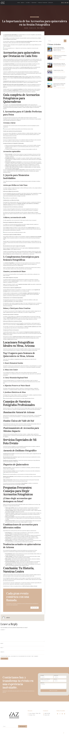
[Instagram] (64, 2)
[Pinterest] (66, 2)
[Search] (65, 40)
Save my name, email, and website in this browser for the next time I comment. (19, 656)
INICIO (18, 2)
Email (2, 647)
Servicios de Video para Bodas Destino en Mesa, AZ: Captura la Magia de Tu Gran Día (58, 49)
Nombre (42, 675)
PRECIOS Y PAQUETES (42, 2)
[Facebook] (62, 2)
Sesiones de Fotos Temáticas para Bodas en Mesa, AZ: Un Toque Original (59, 85)
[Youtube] (67, 2)
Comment (3, 629)
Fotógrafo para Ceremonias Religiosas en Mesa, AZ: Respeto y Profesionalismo (59, 57)
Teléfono (56, 675)
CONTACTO (50, 2)
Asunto (55, 679)
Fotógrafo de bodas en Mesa (58, 70)
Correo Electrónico (45, 679)
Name (2, 643)
